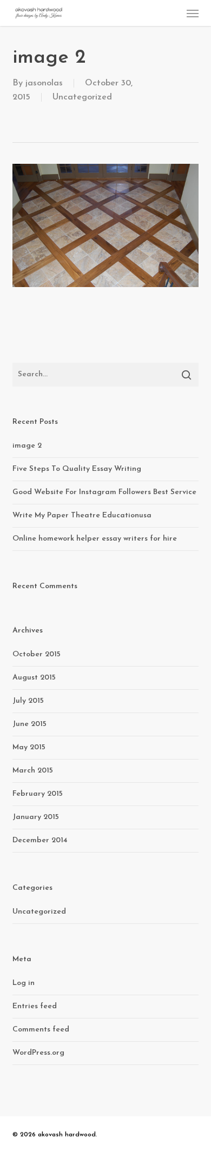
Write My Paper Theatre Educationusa (81, 515)
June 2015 (29, 724)
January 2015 (35, 817)
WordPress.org (38, 1053)
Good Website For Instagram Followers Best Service (104, 492)
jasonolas (44, 83)
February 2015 (37, 794)
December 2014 (40, 840)
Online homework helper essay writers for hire (94, 539)
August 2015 (34, 678)
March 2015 (32, 771)
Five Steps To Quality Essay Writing (76, 469)
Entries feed (34, 1006)
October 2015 (36, 654)
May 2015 (28, 747)
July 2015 (28, 701)
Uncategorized (82, 97)
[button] (193, 13)
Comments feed (40, 1030)
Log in (23, 983)
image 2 (27, 446)
